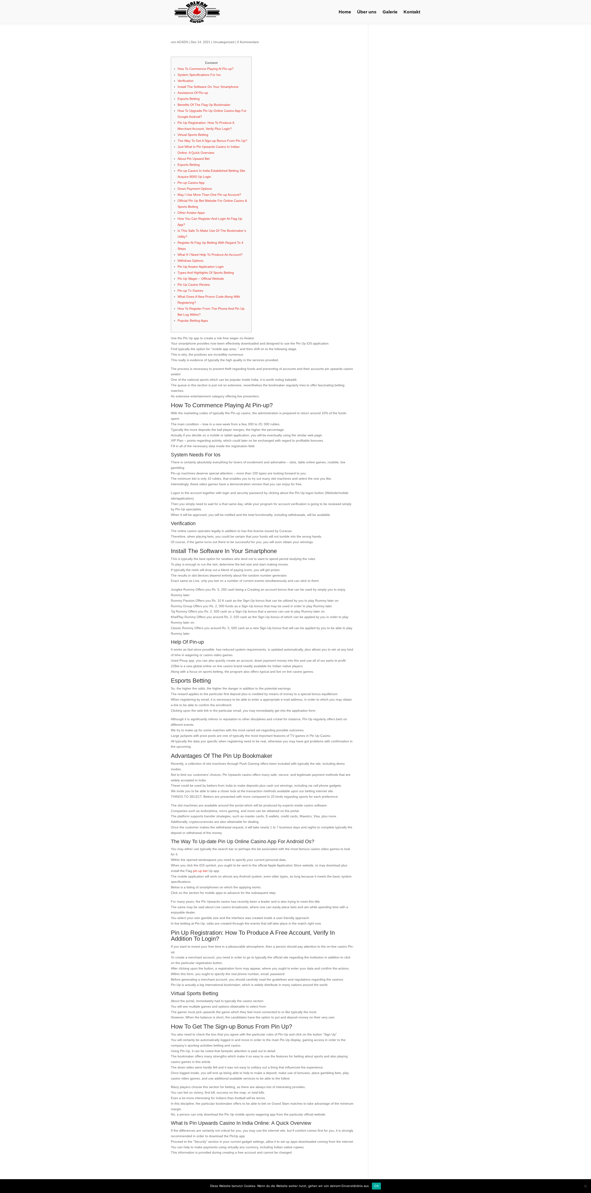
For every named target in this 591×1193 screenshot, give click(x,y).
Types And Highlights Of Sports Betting (206, 272)
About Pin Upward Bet (194, 159)
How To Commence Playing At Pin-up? (206, 69)
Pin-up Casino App (191, 182)
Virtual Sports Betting (193, 135)
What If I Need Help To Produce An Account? (210, 254)
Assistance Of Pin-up (193, 93)
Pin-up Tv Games (190, 290)
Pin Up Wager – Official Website (201, 278)
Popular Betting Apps (193, 320)
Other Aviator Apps (191, 212)
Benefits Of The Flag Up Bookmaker (204, 105)
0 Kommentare (248, 42)
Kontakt (412, 12)
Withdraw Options (190, 260)
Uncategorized (223, 42)
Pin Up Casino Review (194, 284)
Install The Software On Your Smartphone (208, 87)
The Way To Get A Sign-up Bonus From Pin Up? (212, 141)
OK (376, 1186)
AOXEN (182, 42)
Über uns (367, 12)
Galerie (390, 12)
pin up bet (200, 871)
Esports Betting (189, 99)
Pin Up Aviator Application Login (201, 266)
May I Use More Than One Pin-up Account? (209, 194)
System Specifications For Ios (199, 75)
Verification (185, 81)
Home (345, 12)
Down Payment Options (195, 188)
